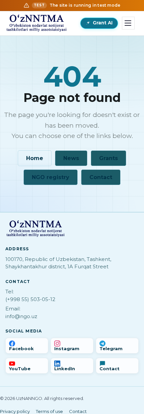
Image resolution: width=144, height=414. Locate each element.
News (71, 158)
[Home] (36, 23)
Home (34, 158)
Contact (100, 177)
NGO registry (50, 177)
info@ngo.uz (21, 316)
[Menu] (128, 23)
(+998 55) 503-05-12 (30, 299)
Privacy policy (15, 411)
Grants (108, 158)
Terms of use (49, 411)
